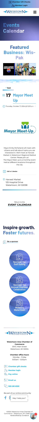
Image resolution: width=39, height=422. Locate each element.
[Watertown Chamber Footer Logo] (19, 332)
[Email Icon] (6, 379)
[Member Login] (6, 369)
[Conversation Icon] (6, 385)
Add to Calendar (12, 171)
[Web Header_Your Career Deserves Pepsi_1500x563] (19, 64)
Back (8, 88)
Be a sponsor (12, 241)
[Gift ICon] (6, 366)
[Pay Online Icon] (6, 373)
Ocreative (25, 415)
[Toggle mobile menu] (35, 12)
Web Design (30, 414)
